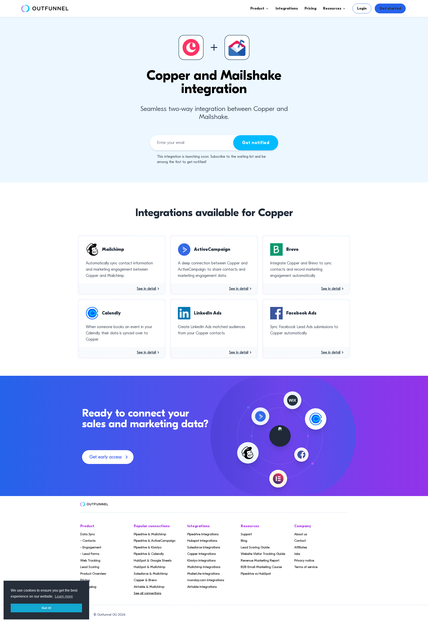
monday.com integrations (205, 580)
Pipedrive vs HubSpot (256, 574)
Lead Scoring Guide (255, 547)
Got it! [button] (46, 608)
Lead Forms (274, 53)
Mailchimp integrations (203, 567)
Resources (332, 8)
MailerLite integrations (203, 574)
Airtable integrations (202, 587)
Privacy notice (304, 560)
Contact (300, 541)
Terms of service (305, 567)
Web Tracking (90, 560)
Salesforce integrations (203, 547)
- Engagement (90, 547)
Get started (390, 8)
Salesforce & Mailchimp (151, 574)
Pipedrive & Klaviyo (147, 547)
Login (362, 8)
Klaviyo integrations (201, 560)
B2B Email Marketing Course (261, 567)
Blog (244, 541)
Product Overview (93, 574)
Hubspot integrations (202, 541)
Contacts (272, 35)
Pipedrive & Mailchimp (150, 534)
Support (246, 534)
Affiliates (300, 547)
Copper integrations (201, 554)
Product (257, 8)
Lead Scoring (89, 567)
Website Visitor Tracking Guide (263, 554)
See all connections (147, 593)
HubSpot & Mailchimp (149, 567)
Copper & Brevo (145, 580)
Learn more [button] (64, 596)
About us (300, 534)
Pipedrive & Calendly (149, 554)
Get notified (255, 142)
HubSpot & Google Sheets (152, 560)
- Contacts (87, 541)
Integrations (287, 8)
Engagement (275, 44)
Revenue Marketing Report (260, 560)
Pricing (310, 8)
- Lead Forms (89, 554)
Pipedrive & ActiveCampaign (154, 541)
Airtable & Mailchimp (149, 587)
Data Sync (87, 534)
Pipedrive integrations (202, 534)
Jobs (297, 554)
